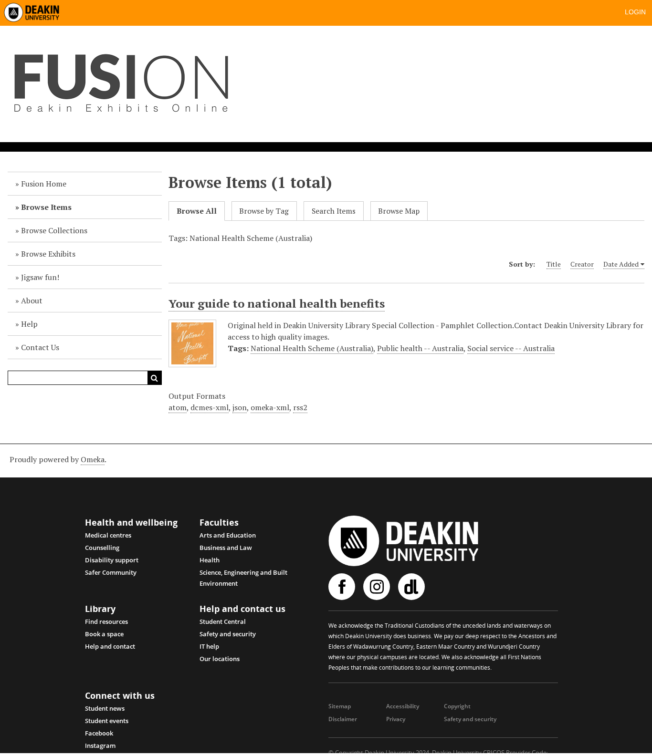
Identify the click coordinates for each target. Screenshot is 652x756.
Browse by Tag (264, 211)
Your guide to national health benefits (276, 303)
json (239, 407)
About (31, 300)
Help (29, 324)
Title (554, 264)
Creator (582, 264)
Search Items (334, 211)
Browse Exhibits (48, 254)
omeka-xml (270, 407)
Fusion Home (43, 183)
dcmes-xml (209, 407)
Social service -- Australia (511, 348)
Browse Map (399, 211)
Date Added (621, 264)
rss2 (300, 407)
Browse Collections (54, 230)
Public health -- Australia (420, 348)
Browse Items (46, 207)
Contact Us (40, 347)
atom (177, 407)
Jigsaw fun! (40, 277)
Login (635, 12)
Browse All (197, 211)
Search (154, 378)
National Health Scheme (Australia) (312, 348)
